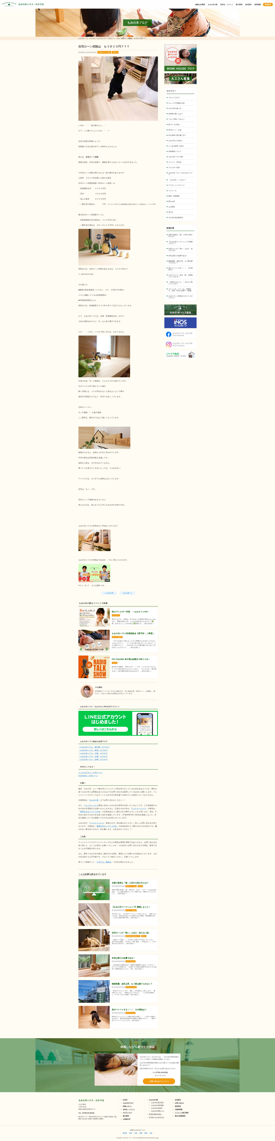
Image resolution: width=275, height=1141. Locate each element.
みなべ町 (84, 1118)
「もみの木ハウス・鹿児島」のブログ (93, 747)
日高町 (101, 1118)
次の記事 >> (127, 593)
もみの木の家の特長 (157, 1102)
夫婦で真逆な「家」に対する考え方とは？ (180, 235)
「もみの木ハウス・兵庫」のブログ (93, 756)
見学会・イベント (226, 4)
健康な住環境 (200, 4)
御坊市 (111, 1116)
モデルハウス (127, 1112)
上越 (150, 1133)
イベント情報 (266, 1115)
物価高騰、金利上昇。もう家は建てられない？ (180, 262)
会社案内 (248, 4)
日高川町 (95, 1118)
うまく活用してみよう (176, 119)
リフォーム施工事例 (181, 1112)
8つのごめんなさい (155, 1114)
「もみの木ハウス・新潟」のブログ (93, 750)
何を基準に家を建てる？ (177, 135)
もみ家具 (171, 207)
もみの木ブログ (128, 1103)
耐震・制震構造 (174, 196)
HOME (125, 1100)
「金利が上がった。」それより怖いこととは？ (180, 282)
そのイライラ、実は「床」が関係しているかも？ (180, 276)
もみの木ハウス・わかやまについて (180, 173)
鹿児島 (125, 1133)
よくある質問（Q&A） (176, 146)
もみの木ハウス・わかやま (31, 4)
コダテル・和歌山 (104, 862)
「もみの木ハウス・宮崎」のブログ (93, 759)
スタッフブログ (174, 97)
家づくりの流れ (174, 124)
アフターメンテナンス (176, 185)
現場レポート (127, 1106)
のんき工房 (94, 800)
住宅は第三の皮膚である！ (178, 256)
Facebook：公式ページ (88, 776)
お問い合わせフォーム (158, 1081)
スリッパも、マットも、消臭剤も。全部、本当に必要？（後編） (180, 289)
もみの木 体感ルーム (157, 1111)
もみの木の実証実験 (157, 1105)
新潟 (130, 1133)
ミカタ (157, 1137)
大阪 (135, 1133)
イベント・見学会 (174, 162)
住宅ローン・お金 (104, 52)
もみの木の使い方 (174, 108)
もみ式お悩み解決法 (175, 217)
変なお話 (171, 201)
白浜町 (90, 1118)
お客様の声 (126, 1119)
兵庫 (140, 1133)
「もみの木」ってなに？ (177, 180)
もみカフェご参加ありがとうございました (180, 296)
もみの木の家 (212, 4)
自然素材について (174, 151)
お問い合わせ (179, 1103)
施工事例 (239, 4)
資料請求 (268, 4)
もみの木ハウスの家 (175, 157)
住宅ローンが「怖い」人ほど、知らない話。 (180, 249)
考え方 (115, 52)
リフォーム (172, 190)
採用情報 (257, 4)
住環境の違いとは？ (175, 114)
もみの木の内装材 (156, 1108)
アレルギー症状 (174, 167)
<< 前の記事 (109, 593)
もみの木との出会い (175, 140)
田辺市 (106, 1116)
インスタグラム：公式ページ (90, 772)
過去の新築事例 (180, 1116)
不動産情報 (178, 1109)
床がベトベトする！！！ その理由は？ (180, 269)
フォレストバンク (91, 805)
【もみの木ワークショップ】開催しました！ (180, 242)
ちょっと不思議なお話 (176, 103)
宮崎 (145, 1133)
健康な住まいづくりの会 (90, 812)
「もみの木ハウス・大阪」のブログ (93, 753)
